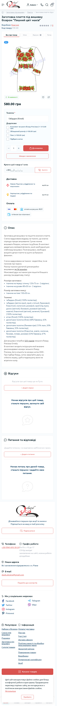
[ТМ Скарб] (27, 511)
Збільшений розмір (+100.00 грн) (23, 131)
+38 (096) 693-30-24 (10, 547)
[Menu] (3, 5)
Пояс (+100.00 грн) (17, 135)
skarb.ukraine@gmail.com (13, 575)
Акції (20, 663)
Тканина (10, 113)
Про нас (21, 633)
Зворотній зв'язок (26, 649)
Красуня (15, 25)
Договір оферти (25, 640)
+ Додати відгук (27, 388)
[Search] (47, 4)
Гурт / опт (22, 636)
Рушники (6, 638)
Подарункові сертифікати (30, 659)
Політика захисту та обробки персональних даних (31, 644)
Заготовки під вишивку (15, 12)
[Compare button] (48, 97)
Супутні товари (8, 647)
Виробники (23, 656)
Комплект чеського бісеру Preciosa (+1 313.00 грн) (28, 127)
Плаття (30, 12)
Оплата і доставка (26, 629)
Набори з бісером (10, 629)
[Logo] (13, 4)
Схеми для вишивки (6, 634)
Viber (34, 605)
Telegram (36, 601)
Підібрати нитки (16, 139)
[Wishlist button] (43, 97)
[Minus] (9, 148)
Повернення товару (27, 652)
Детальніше (10, 691)
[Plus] (18, 148)
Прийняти (27, 697)
